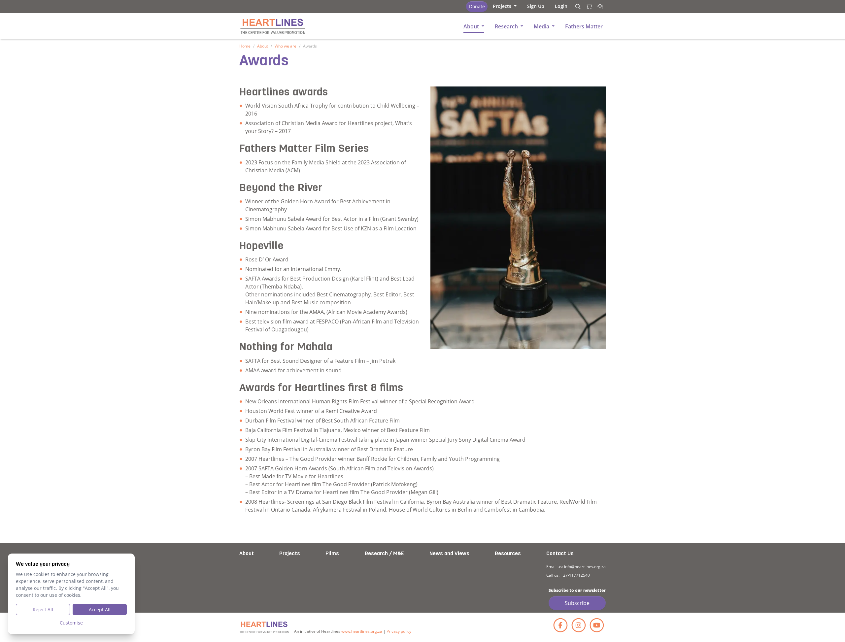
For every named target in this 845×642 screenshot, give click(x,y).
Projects (289, 554)
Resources (508, 554)
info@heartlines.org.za (585, 566)
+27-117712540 (575, 575)
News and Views (449, 554)
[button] (505, 6)
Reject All (43, 609)
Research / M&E (384, 554)
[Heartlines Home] (600, 6)
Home (245, 46)
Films (332, 554)
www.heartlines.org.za (361, 631)
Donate (477, 6)
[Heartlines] (264, 627)
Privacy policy (399, 631)
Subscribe (577, 603)
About (262, 46)
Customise (71, 623)
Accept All (100, 609)
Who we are (285, 46)
